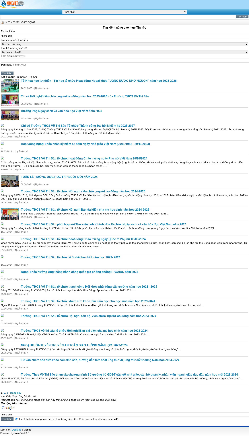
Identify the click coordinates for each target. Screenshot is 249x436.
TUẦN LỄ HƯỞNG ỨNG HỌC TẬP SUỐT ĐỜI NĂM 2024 (59, 176)
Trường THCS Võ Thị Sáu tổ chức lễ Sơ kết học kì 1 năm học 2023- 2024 (70, 257)
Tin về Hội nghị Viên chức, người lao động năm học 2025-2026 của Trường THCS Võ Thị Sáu (85, 96)
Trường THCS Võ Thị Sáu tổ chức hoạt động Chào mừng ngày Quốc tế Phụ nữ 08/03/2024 (83, 239)
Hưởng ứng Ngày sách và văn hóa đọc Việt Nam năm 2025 (61, 111)
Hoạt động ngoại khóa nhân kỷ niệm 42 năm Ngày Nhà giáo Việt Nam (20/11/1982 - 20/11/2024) (85, 143)
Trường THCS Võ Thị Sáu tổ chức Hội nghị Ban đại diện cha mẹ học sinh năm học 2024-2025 (85, 209)
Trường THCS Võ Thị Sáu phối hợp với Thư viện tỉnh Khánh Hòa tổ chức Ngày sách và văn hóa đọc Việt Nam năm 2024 (103, 224)
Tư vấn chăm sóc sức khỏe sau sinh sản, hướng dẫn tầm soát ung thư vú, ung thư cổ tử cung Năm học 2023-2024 (100, 360)
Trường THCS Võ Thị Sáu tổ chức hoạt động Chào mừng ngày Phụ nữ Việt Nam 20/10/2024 (84, 158)
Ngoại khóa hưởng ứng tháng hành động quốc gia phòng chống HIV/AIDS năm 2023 (79, 271)
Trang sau (15, 392)
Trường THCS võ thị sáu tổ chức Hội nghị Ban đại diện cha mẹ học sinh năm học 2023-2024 (84, 330)
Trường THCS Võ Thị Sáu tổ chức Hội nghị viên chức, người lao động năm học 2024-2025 (83, 191)
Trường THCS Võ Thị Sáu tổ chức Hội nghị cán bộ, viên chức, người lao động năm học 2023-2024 (88, 315)
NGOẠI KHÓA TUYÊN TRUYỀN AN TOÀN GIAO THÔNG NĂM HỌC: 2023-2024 (74, 345)
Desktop (16, 429)
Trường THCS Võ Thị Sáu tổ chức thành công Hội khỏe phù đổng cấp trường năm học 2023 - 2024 (89, 286)
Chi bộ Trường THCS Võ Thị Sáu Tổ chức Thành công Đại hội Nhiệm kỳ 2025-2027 (78, 125)
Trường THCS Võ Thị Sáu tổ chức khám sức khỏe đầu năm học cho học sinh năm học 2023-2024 (88, 301)
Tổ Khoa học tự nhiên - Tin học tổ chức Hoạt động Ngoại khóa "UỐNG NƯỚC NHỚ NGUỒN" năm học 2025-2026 (99, 80)
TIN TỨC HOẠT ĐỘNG (21, 22)
